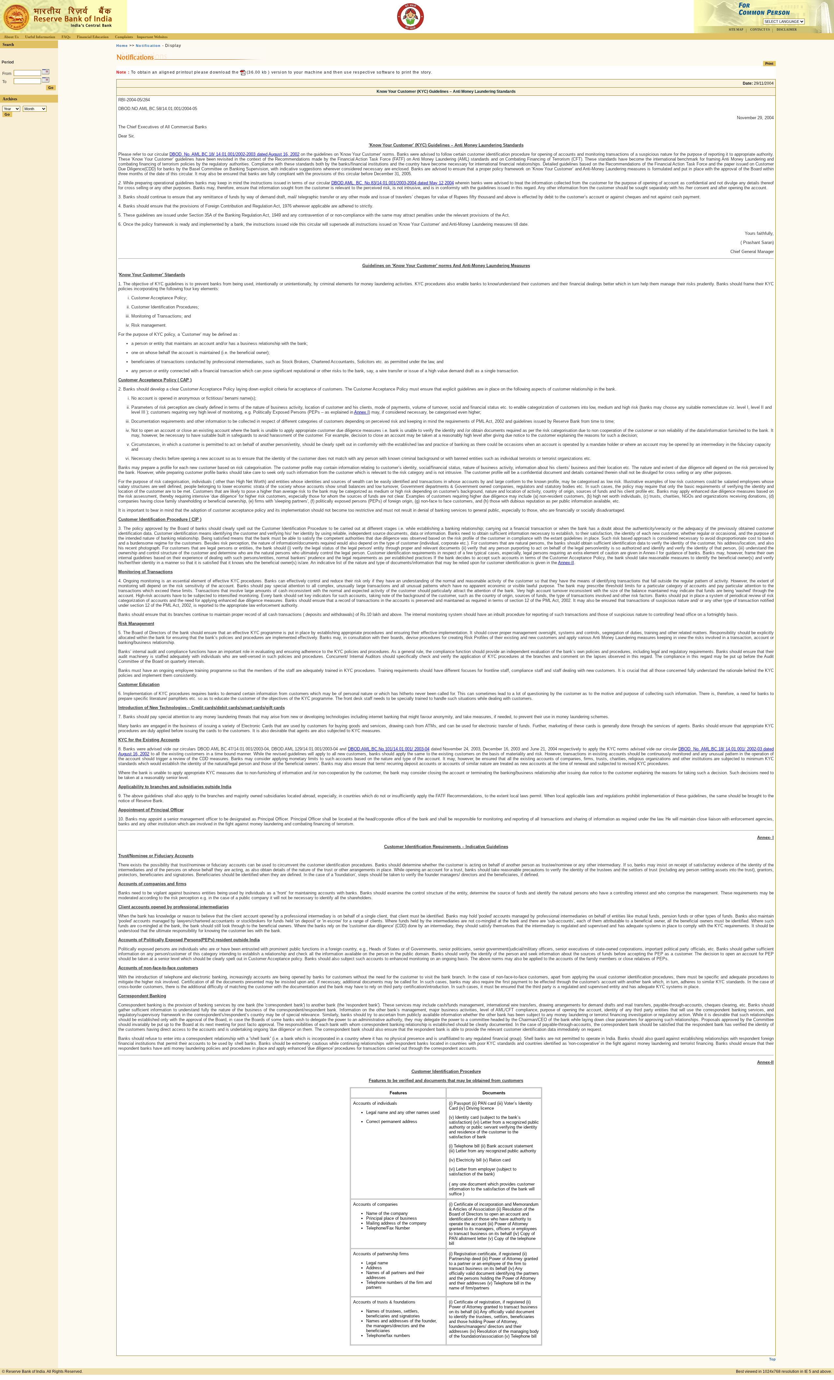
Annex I (361, 412)
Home (122, 46)
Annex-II (566, 562)
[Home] (56, 31)
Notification (148, 46)
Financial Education (92, 37)
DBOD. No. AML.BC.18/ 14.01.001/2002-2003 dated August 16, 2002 (234, 154)
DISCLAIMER (787, 29)
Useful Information (40, 37)
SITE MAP (736, 29)
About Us (11, 37)
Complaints (124, 37)
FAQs (66, 37)
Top (772, 1359)
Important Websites (152, 37)
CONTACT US (760, 29)
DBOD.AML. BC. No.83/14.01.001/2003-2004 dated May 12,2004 (392, 182)
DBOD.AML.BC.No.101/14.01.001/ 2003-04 (389, 749)
